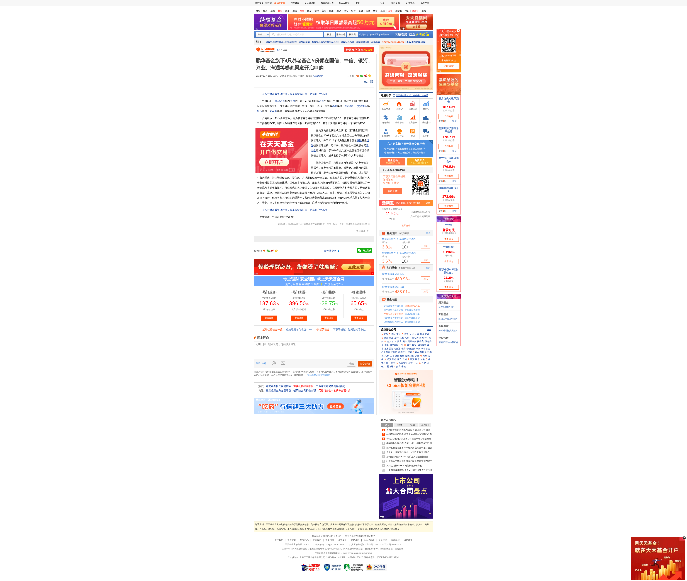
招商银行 (350, 106)
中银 (403, 366)
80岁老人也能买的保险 (393, 41)
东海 (401, 338)
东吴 (407, 338)
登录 (258, 363)
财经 (258, 10)
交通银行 (362, 106)
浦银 (422, 359)
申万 (416, 363)
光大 (389, 341)
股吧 (390, 10)
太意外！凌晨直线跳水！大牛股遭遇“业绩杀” (407, 452)
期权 (295, 10)
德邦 (386, 338)
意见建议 (382, 540)
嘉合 (417, 352)
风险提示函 (369, 540)
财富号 (415, 10)
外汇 (346, 10)
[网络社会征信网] (332, 567)
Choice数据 (344, 3)
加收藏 (268, 3)
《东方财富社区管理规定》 (318, 375)
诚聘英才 (408, 540)
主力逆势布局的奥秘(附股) (330, 386)
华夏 (410, 352)
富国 (421, 338)
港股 (331, 10)
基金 (361, 10)
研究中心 (304, 540)
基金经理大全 (362, 41)
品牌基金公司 (388, 329)
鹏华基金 (280, 101)
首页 (278, 49)
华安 (409, 345)
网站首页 (259, 3)
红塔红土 (402, 352)
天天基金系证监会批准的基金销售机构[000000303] (316, 549)
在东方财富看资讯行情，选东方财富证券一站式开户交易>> (295, 93)
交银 (417, 356)
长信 (427, 334)
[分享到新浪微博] (365, 75)
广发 (394, 341)
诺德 (394, 359)
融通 (393, 363)
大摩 (425, 356)
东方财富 (295, 3)
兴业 (424, 363)
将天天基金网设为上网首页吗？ (327, 536)
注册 (263, 363)
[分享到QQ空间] (369, 75)
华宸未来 (422, 345)
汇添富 (394, 352)
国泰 (386, 345)
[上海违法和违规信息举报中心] (354, 567)
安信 (386, 334)
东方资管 (403, 363)
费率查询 (374, 34)
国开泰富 (412, 341)
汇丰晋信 (388, 348)
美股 (324, 10)
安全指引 (329, 540)
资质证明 (291, 540)
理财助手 (386, 95)
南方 (399, 359)
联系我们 (317, 540)
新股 (280, 10)
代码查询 (363, 34)
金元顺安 (409, 356)
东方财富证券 (327, 3)
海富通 (397, 348)
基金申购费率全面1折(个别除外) (281, 41)
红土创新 (385, 352)
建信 (397, 356)
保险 (359, 140)
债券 (375, 10)
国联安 (420, 341)
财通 (422, 334)
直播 (383, 10)
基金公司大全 (347, 41)
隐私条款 (355, 540)
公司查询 (385, 34)
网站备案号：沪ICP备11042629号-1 (381, 557)
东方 (396, 338)
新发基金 (375, 41)
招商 (398, 366)
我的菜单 (395, 3)
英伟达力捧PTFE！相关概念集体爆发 (404, 465)
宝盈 (398, 334)
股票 (273, 10)
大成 (391, 338)
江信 (392, 356)
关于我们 (279, 540)
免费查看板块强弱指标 (278, 386)
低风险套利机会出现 (304, 390)
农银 (405, 359)
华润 (403, 348)
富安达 (415, 338)
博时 (393, 334)
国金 (405, 341)
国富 (399, 341)
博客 (407, 10)
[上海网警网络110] (310, 567)
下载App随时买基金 (415, 41)
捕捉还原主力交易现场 (278, 390)
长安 (406, 334)
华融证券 (410, 348)
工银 (401, 345)
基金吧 (398, 10)
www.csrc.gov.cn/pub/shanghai (357, 553)
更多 (429, 329)
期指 (287, 10)
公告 (292, 101)
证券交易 (410, 3)
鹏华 (417, 359)
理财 (368, 10)
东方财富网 (318, 76)
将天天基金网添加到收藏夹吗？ (360, 536)
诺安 (389, 359)
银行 (353, 10)
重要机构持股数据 (303, 386)
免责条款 (342, 540)
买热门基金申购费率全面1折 (334, 390)
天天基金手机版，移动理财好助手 (412, 95)
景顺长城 (424, 352)
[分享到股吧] (357, 75)
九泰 (386, 356)
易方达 (390, 366)
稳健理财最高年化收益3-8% (325, 41)
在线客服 (395, 540)
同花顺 (273, 111)
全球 (317, 10)
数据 (309, 10)
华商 (418, 348)
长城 (411, 334)
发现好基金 (304, 41)
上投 (410, 363)
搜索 (424, 10)
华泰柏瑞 (425, 348)
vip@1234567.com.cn (336, 544)
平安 (412, 359)
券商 (334, 106)
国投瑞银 (394, 345)
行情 (302, 10)
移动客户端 (279, 3)
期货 (339, 10)
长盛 (417, 334)
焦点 (265, 10)
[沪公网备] (376, 567)
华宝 (414, 345)
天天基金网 (330, 250)
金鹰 (402, 356)
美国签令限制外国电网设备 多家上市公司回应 (408, 430)
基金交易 (425, 3)
